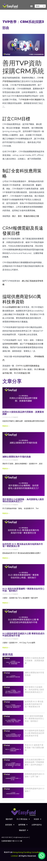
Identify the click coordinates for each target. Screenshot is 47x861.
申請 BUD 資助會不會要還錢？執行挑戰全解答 (34, 747)
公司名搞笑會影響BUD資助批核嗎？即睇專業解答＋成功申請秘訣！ (34, 762)
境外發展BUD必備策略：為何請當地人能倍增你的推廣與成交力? (23, 500)
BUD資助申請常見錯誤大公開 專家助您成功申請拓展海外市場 (23, 634)
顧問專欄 (21, 825)
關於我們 (9, 819)
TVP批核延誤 (29, 344)
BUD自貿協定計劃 (22, 373)
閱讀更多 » (5, 426)
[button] (32, 6)
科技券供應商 (12, 344)
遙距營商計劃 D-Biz (18, 369)
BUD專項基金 (22, 819)
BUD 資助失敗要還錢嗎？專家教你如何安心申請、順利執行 (23, 590)
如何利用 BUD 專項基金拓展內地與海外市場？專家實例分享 (22, 545)
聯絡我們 (22, 830)
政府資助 (8, 825)
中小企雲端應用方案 (11, 307)
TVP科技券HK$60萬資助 (30, 99)
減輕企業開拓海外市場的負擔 (16, 457)
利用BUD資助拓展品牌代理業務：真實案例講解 (23, 413)
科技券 (36, 819)
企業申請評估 (37, 825)
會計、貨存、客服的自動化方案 (25, 216)
